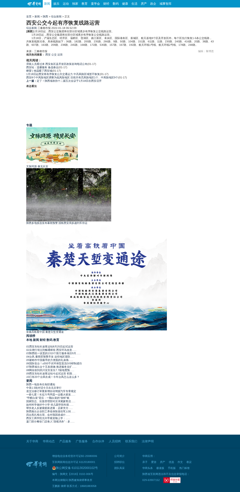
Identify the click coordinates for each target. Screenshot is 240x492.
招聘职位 (119, 462)
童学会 (95, 3)
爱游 (200, 11)
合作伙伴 (98, 441)
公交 (54, 54)
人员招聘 (115, 441)
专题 (29, 125)
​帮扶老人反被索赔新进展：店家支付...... (49, 408)
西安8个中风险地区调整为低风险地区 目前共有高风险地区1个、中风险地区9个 (72, 77)
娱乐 (56, 3)
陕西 (45, 16)
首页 (29, 16)
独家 (75, 3)
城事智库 (166, 3)
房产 (144, 3)
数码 (116, 3)
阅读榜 (30, 335)
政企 (153, 3)
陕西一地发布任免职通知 (40, 384)
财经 (106, 3)
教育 (85, 3)
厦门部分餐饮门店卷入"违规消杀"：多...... (50, 421)
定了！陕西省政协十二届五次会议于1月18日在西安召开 (64, 80)
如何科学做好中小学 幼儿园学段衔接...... (50, 404)
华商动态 (49, 441)
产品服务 (65, 441)
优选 (209, 11)
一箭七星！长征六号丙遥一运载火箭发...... (50, 394)
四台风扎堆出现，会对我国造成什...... (48, 414)
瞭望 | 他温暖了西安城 (39, 70)
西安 (48, 54)
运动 (66, 3)
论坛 (169, 11)
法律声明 (148, 441)
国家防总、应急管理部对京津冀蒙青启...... (50, 401)
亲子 (145, 462)
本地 (29, 339)
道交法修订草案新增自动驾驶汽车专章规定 (51, 391)
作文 (180, 462)
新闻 (47, 3)
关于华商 (32, 441)
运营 (60, 54)
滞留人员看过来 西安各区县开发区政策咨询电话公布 (56, 63)
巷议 (189, 462)
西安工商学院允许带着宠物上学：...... (48, 418)
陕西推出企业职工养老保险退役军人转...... (50, 411)
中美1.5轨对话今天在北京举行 (44, 387)
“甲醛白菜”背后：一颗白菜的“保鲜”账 (47, 397)
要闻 (29, 380)
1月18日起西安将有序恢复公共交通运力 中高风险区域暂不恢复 (63, 74)
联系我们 (131, 441)
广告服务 (82, 441)
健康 (125, 3)
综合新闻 (56, 16)
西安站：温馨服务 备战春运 (42, 67)
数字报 (179, 11)
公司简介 (119, 456)
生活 (134, 3)
